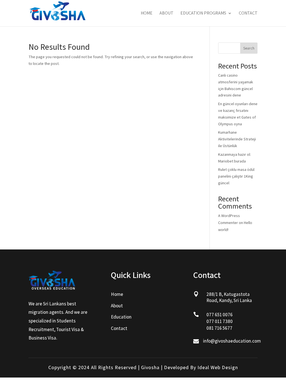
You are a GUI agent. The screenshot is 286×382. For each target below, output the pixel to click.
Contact (248, 13)
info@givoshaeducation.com (232, 341)
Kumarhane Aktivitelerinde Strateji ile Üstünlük (237, 139)
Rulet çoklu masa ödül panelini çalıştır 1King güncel (236, 176)
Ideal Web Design (217, 367)
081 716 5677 (219, 328)
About (166, 13)
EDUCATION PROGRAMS (203, 13)
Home (146, 13)
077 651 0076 (219, 315)
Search (248, 48)
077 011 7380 (219, 321)
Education (121, 317)
